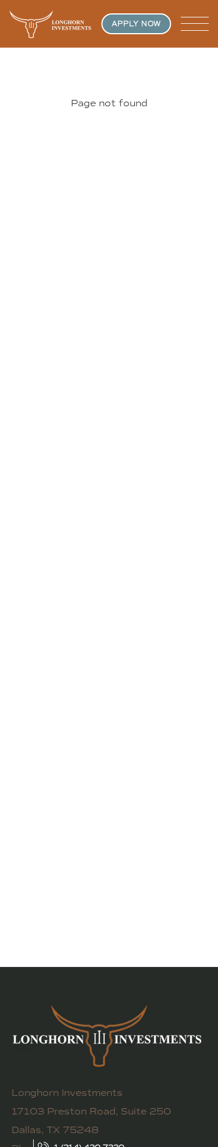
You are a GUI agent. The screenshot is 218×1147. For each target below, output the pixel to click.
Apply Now (136, 24)
